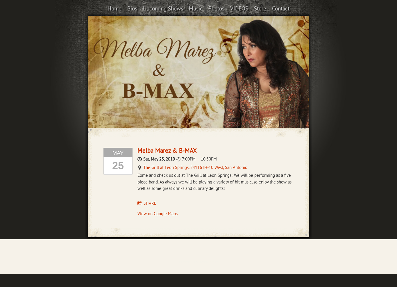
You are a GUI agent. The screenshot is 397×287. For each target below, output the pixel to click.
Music (196, 8)
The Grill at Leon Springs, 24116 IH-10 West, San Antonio (195, 167)
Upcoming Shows (163, 8)
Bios (132, 8)
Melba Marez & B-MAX (167, 150)
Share (150, 203)
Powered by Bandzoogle (198, 261)
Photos (216, 8)
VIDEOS (239, 8)
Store (260, 8)
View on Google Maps (157, 213)
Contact (280, 8)
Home (114, 8)
